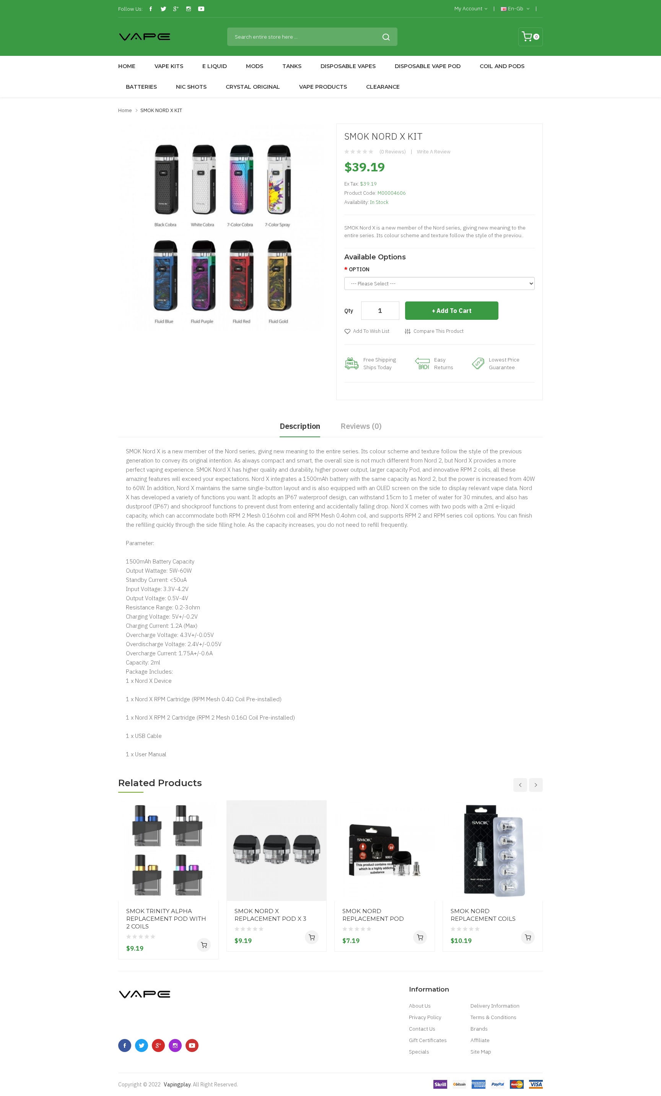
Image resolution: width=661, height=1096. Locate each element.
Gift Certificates (428, 1040)
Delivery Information (495, 1005)
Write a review (434, 151)
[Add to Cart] (204, 945)
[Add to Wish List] (210, 886)
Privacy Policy (425, 1017)
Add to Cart (454, 310)
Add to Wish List (371, 331)
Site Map (481, 1051)
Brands (479, 1028)
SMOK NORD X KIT (161, 110)
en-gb (515, 8)
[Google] (176, 8)
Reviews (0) (361, 426)
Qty (348, 310)
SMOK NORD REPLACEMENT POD (373, 914)
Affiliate (480, 1040)
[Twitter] (163, 8)
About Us (420, 1005)
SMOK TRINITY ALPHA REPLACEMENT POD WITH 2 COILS (166, 918)
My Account (468, 8)
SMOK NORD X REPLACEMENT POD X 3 (270, 914)
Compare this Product (439, 331)
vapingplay (177, 1084)
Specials (419, 1051)
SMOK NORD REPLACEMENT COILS (483, 914)
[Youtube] (201, 8)
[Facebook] (150, 8)
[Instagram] (188, 8)
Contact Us (422, 1028)
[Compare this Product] (210, 872)
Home (125, 110)
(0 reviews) (392, 151)
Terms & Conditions (493, 1017)
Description (300, 426)
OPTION (359, 269)
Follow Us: (130, 8)
